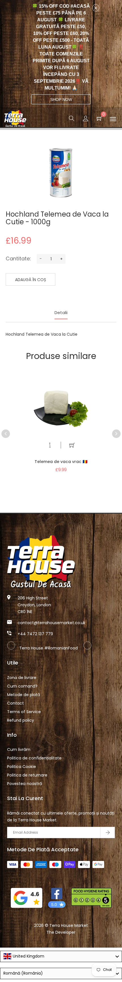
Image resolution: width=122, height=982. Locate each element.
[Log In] (85, 119)
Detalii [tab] (61, 312)
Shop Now (61, 99)
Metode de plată (23, 694)
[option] (61, 416)
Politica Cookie (21, 766)
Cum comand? (22, 686)
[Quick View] (50, 446)
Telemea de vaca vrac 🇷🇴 (61, 461)
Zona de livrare (21, 677)
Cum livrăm (18, 749)
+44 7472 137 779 (35, 634)
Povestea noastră (24, 783)
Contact (15, 703)
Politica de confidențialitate (34, 758)
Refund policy (20, 720)
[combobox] (61, 956)
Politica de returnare (27, 775)
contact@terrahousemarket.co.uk (51, 623)
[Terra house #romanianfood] (87, 648)
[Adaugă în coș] (72, 446)
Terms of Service (24, 712)
